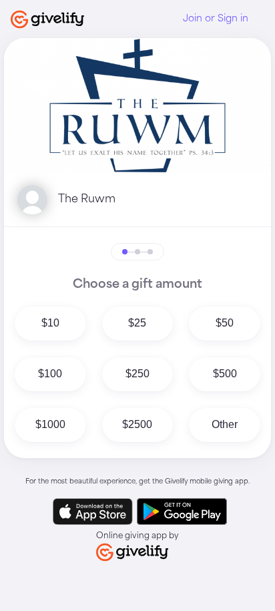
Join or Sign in (215, 18)
